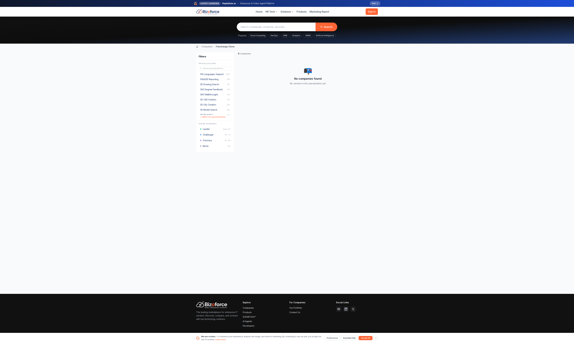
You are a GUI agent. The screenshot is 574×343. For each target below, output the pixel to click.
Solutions (286, 11)
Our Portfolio (295, 308)
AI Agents (247, 321)
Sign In (371, 11)
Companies (207, 46)
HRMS (308, 35)
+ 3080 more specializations (212, 117)
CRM (285, 35)
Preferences (332, 338)
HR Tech (270, 11)
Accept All (365, 338)
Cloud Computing (257, 35)
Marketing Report (319, 11)
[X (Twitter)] (353, 309)
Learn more (220, 339)
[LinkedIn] (346, 309)
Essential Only (349, 338)
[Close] (376, 338)
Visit (374, 3)
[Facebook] (338, 309)
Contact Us (294, 312)
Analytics (296, 35)
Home (259, 11)
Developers (248, 325)
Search (328, 26)
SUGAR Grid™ (249, 317)
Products (302, 11)
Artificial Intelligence (325, 35)
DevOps (274, 35)
